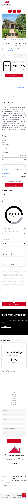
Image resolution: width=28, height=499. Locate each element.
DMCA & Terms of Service (15, 497)
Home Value (14, 402)
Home (14, 392)
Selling (14, 398)
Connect (14, 406)
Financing (14, 400)
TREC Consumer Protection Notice (14, 482)
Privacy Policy (5, 497)
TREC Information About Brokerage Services (14, 485)
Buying (14, 396)
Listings (14, 394)
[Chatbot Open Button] (24, 495)
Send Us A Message (14, 441)
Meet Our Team (14, 404)
